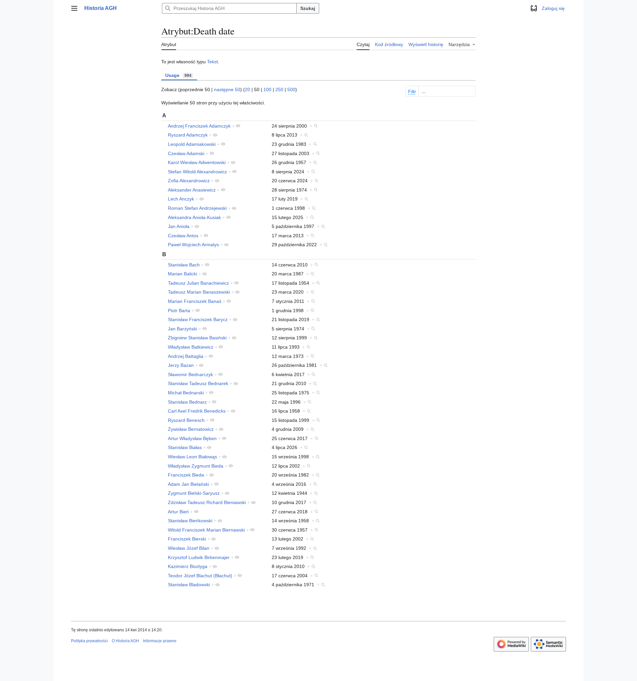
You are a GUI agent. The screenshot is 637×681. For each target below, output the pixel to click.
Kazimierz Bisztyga (187, 566)
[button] (74, 8)
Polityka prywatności (89, 641)
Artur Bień (178, 511)
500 (291, 89)
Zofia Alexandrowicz (189, 180)
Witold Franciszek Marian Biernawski (206, 530)
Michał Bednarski (186, 392)
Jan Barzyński (182, 328)
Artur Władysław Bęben (192, 438)
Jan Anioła (178, 226)
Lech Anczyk (181, 198)
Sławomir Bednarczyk (190, 374)
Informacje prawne (160, 641)
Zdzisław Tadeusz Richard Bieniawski (207, 502)
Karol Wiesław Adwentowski (197, 162)
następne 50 (227, 89)
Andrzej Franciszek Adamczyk (199, 126)
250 (279, 89)
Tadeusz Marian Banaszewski (199, 292)
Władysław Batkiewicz (190, 347)
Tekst (212, 61)
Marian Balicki (182, 273)
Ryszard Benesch (186, 420)
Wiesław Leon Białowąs (192, 456)
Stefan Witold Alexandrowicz (197, 171)
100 (267, 89)
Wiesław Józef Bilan (188, 548)
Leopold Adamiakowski (192, 144)
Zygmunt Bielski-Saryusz (194, 493)
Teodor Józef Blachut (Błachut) (200, 575)
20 (247, 89)
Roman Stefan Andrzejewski (197, 208)
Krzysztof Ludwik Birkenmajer (199, 557)
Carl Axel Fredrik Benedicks (197, 411)
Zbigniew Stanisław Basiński (197, 337)
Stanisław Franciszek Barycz (198, 319)
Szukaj (307, 8)
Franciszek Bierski (187, 538)
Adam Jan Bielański (188, 484)
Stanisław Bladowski (189, 584)
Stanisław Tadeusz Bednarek (198, 383)
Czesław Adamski (186, 153)
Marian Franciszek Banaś (194, 301)
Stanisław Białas (185, 447)
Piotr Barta (179, 310)
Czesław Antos (183, 235)
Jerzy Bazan (181, 365)
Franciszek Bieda (186, 475)
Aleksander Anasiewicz (192, 190)
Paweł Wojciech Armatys (193, 244)
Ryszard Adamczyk (188, 135)
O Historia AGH (125, 641)
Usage (178, 75)
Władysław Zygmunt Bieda (195, 466)
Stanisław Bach (184, 264)
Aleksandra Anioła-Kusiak (194, 217)
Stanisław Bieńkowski (190, 520)
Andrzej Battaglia (185, 356)
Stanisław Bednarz (187, 402)
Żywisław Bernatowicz (191, 429)
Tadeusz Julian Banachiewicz (198, 283)
